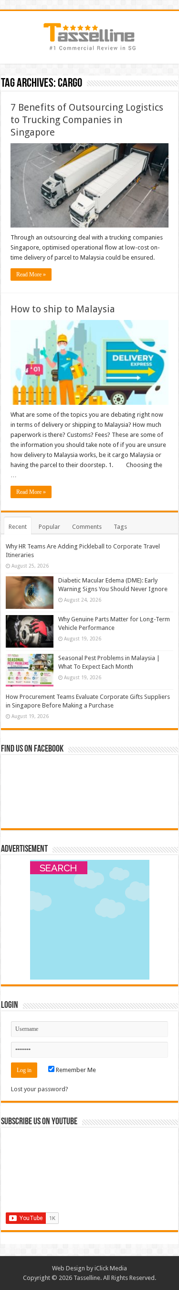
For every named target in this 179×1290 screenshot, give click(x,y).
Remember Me (75, 1069)
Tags (120, 526)
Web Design (68, 1268)
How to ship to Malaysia (63, 309)
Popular (49, 526)
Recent (18, 526)
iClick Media (111, 1268)
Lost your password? (39, 1089)
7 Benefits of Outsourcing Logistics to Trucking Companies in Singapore (87, 120)
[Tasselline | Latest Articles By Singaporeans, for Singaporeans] (89, 35)
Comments (87, 526)
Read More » (31, 274)
